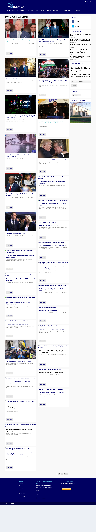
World (22, 10)
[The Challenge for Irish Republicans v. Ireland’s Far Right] (53, 286)
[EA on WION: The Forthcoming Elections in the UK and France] (53, 200)
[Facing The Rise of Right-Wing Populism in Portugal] (53, 326)
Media (10, 260)
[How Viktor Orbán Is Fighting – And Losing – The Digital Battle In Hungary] (20, 104)
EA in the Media (66, 10)
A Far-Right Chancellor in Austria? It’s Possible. (18, 324)
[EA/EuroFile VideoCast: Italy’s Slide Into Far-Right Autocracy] (20, 378)
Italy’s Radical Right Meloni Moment (48, 310)
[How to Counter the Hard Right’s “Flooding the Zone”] (53, 148)
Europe (28, 80)
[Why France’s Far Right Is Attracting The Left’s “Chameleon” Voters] (20, 298)
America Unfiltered (52, 10)
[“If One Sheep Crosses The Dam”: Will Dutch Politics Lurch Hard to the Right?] (53, 263)
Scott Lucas (9, 158)
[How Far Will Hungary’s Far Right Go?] (53, 222)
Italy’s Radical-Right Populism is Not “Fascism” (51, 372)
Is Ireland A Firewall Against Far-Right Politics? (18, 361)
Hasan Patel (9, 43)
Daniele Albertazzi (10, 410)
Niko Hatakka (42, 394)
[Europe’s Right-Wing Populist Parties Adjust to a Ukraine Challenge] (20, 402)
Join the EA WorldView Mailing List (80, 69)
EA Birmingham (24, 80)
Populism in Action (20, 43)
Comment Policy (22, 496)
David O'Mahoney (10, 363)
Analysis (19, 80)
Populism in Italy (22, 386)
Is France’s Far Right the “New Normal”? (16, 233)
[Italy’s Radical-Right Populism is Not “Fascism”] (53, 369)
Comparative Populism (24, 410)
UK (33, 43)
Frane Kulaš (9, 326)
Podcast (77, 10)
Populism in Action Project (36, 10)
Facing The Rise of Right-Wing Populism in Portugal (52, 329)
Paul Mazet (9, 235)
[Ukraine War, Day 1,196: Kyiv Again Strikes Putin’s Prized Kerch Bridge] (20, 143)
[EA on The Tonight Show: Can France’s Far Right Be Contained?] (53, 177)
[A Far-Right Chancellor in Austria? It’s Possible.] (20, 321)
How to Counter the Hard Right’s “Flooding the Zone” (52, 160)
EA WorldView (12, 503)
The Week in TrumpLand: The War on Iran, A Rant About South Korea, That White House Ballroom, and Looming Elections (79, 51)
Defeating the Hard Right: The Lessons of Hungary (19, 78)
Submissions (21, 491)
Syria (8, 10)
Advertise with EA (22, 493)
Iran (13, 10)
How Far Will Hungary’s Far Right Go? (48, 225)
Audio (19, 259)
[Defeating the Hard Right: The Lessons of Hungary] (20, 67)
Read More (10, 53)
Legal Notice (21, 488)
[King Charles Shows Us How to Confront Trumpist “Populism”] (20, 28)
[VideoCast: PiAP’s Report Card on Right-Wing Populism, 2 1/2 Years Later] (53, 347)
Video (60, 45)
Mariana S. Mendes (43, 331)
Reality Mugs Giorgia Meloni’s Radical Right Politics (52, 245)
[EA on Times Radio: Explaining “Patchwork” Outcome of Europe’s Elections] (20, 251)
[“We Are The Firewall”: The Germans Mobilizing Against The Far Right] (20, 275)
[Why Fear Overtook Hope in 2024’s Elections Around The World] (20, 182)
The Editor (21, 485)
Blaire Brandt (9, 119)
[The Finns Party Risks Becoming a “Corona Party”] (53, 389)
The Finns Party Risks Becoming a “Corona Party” (51, 392)
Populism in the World (29, 43)
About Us (21, 483)
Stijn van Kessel (10, 433)
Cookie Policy (22, 499)
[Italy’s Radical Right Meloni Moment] (53, 307)
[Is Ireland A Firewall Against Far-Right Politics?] (20, 349)
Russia (29, 158)
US (17, 10)
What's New (20, 121)
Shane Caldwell (43, 292)
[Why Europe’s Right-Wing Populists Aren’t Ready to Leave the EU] (20, 425)
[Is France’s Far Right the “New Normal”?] (20, 221)
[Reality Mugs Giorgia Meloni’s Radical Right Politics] (53, 242)
